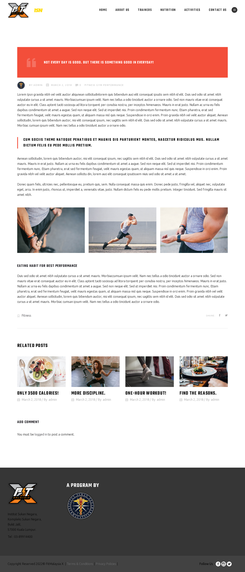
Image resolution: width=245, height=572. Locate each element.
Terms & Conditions (80, 564)
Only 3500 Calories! (38, 393)
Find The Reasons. (198, 393)
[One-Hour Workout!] (149, 371)
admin (38, 85)
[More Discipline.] (95, 371)
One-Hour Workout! (145, 393)
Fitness (90, 85)
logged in (41, 434)
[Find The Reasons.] (204, 371)
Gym (99, 85)
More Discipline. (88, 393)
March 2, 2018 (61, 85)
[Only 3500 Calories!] (41, 371)
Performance (113, 85)
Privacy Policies (105, 564)
